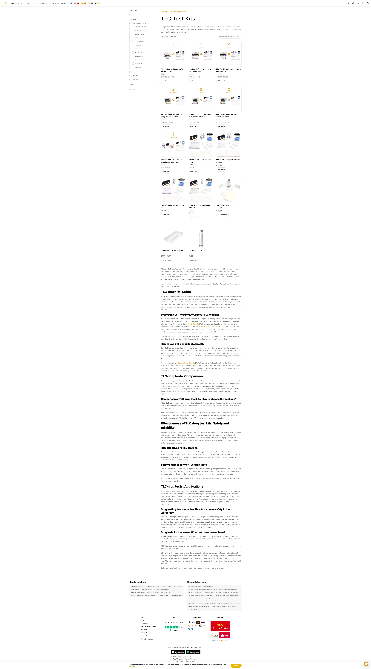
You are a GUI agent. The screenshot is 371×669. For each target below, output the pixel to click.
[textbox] (130, 14)
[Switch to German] (81, 3)
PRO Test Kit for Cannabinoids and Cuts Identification (200, 592)
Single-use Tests (140, 37)
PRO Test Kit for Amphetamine (161, 589)
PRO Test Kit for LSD (150, 595)
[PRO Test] (5, 2)
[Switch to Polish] (78, 3)
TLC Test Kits (139, 49)
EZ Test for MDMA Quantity (153, 586)
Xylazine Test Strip (135, 589)
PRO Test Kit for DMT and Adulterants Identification (200, 595)
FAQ (142, 617)
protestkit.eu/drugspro (195, 647)
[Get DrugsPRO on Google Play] (193, 652)
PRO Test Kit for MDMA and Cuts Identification (199, 600)
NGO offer (144, 630)
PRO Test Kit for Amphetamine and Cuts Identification (200, 586)
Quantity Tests (139, 34)
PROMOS (28, 3)
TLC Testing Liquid (195, 250)
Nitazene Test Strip (178, 586)
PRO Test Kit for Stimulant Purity (228, 160)
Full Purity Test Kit (192, 324)
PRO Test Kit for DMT (166, 592)
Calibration (138, 67)
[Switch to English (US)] (75, 3)
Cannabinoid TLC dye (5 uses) (172, 250)
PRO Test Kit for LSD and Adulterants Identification (224, 598)
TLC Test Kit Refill (222, 205)
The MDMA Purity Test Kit (208, 327)
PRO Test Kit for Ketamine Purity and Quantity (199, 598)
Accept (236, 665)
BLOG (34, 3)
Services (135, 75)
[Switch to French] (88, 3)
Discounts (135, 79)
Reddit (180, 622)
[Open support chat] (366, 664)
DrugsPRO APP (54, 3)
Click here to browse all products (173, 12)
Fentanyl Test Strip (166, 586)
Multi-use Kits (139, 41)
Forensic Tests (139, 60)
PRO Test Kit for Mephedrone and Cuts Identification (225, 600)
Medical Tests (139, 56)
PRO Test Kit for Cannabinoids (138, 592)
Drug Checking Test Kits (139, 23)
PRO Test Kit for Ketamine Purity (172, 205)
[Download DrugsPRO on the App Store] (178, 652)
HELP (46, 3)
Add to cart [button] (166, 81)
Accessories (138, 63)
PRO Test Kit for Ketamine (137, 595)
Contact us (144, 623)
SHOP (12, 3)
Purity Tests (138, 30)
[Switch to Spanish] (85, 3)
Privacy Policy (145, 636)
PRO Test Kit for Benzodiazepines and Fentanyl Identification (202, 589)
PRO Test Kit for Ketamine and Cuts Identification (226, 595)
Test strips (138, 45)
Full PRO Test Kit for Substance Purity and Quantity (224, 606)
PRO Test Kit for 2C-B (147, 589)
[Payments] (197, 630)
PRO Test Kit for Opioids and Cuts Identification (229, 603)
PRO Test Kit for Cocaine (153, 592)
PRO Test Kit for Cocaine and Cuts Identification (227, 592)
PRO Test (175, 657)
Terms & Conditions (147, 639)
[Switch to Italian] (92, 3)
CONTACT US (65, 3)
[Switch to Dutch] (95, 3)
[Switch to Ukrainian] (99, 3)
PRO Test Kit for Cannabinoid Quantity (228, 589)
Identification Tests (141, 26)
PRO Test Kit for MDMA (163, 595)
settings (132, 666)
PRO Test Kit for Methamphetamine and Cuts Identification (202, 603)
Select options (222, 214)
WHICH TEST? (20, 3)
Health (134, 72)
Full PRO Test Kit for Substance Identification (198, 606)
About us (144, 620)
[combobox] (142, 15)
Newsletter (171, 622)
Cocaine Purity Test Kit (186, 363)
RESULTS (41, 3)
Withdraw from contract (148, 627)
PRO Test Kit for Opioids (176, 595)
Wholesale (144, 633)
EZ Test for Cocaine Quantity (137, 586)
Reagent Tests (139, 52)
